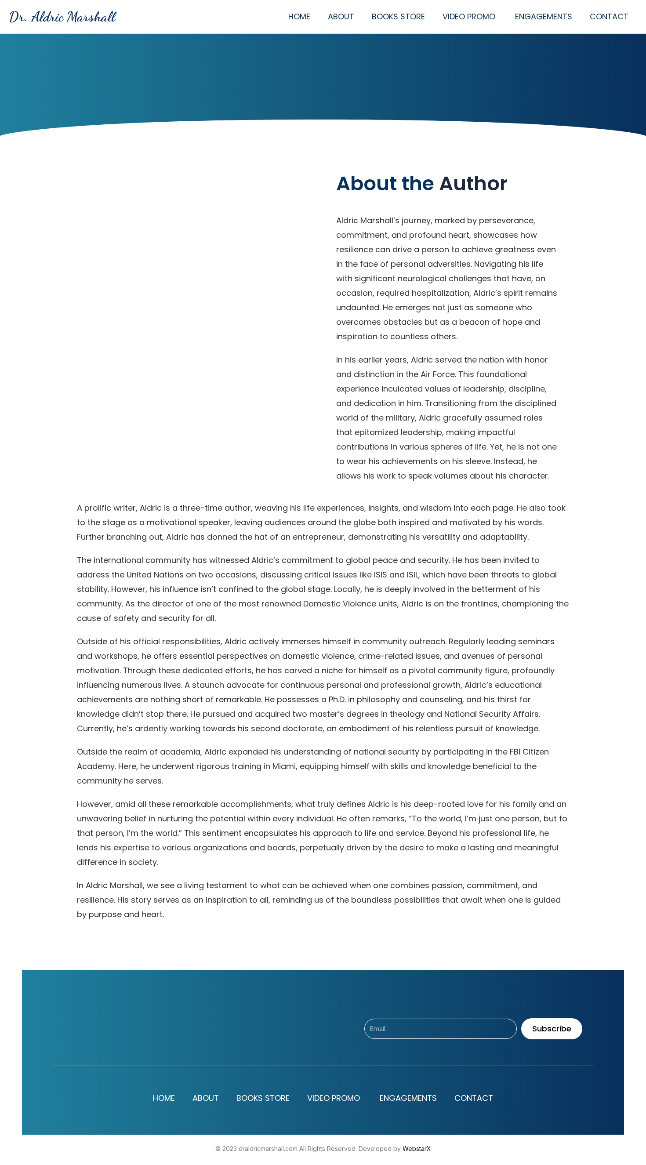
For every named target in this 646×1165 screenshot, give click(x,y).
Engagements (543, 16)
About (341, 16)
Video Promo (470, 16)
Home (299, 16)
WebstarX (417, 1148)
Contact (609, 16)
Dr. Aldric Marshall (62, 16)
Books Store (398, 16)
